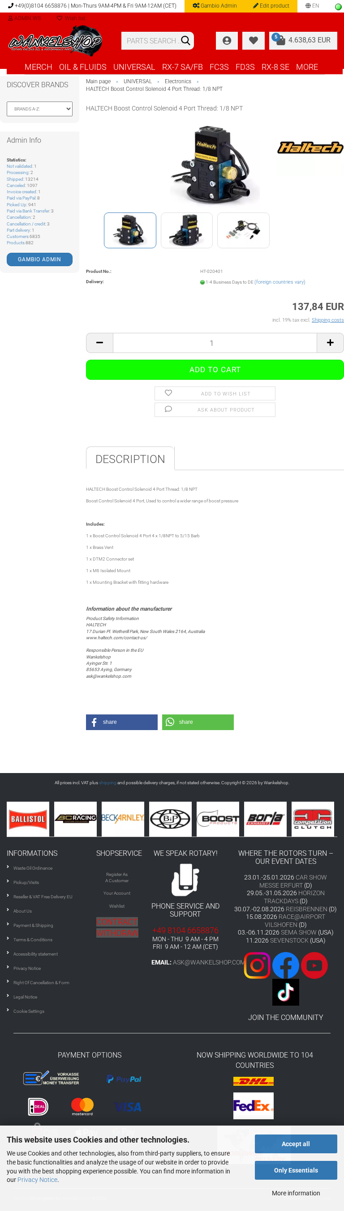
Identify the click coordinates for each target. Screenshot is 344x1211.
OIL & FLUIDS (83, 67)
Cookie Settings (28, 1011)
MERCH (38, 67)
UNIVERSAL (134, 67)
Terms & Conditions (32, 939)
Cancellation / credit (26, 223)
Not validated (19, 166)
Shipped (15, 179)
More (307, 67)
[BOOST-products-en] (182, 819)
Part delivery (18, 230)
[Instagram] (258, 964)
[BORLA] (230, 819)
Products (16, 242)
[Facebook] (285, 964)
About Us (22, 911)
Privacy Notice (37, 1179)
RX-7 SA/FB (182, 67)
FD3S (245, 67)
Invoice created (21, 191)
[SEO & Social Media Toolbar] (338, 7)
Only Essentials (296, 1170)
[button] (122, 722)
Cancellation (19, 217)
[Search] (185, 41)
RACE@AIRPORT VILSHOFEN (295, 920)
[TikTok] (285, 991)
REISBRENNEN (306, 909)
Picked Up (16, 204)
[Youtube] (300, 964)
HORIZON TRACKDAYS (294, 897)
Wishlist (117, 906)
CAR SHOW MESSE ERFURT (293, 881)
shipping (107, 782)
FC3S (219, 67)
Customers (18, 236)
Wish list (74, 18)
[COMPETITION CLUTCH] (277, 819)
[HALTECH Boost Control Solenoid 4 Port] (215, 165)
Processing (18, 172)
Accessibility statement (35, 954)
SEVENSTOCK (289, 940)
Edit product (273, 6)
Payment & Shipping (33, 925)
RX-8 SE (275, 67)
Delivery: (95, 281)
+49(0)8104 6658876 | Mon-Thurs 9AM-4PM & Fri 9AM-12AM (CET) (94, 6)
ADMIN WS (27, 18)
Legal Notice (25, 996)
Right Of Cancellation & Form (41, 982)
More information (296, 1193)
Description (130, 459)
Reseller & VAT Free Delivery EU (43, 896)
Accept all (296, 1143)
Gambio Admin (218, 6)
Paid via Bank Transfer (28, 210)
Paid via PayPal (21, 197)
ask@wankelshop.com (209, 962)
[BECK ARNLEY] (87, 819)
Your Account (116, 893)
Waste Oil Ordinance (32, 868)
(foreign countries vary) (279, 282)
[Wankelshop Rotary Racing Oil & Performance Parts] (57, 40)
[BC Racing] (40, 819)
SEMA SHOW (299, 932)
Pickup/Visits (26, 882)
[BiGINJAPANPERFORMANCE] (135, 819)
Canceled (16, 185)
